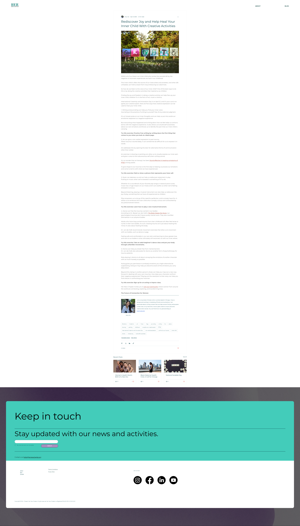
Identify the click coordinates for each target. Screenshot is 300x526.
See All (185, 357)
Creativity (131, 324)
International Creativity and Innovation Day (132, 330)
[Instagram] (138, 480)
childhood (137, 327)
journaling (153, 324)
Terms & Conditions (53, 469)
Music (142, 324)
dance (170, 324)
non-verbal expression (150, 330)
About (21, 470)
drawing (124, 327)
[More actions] (178, 17)
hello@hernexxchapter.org (32, 457)
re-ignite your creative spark (149, 327)
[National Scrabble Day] (175, 366)
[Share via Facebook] (122, 343)
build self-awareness (140, 333)
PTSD (159, 327)
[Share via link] (133, 343)
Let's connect (137, 470)
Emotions (124, 324)
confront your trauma (164, 330)
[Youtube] (173, 480)
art (137, 324)
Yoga (147, 324)
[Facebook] (149, 480)
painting (130, 327)
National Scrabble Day (174, 375)
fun (165, 324)
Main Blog (134, 337)
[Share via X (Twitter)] (125, 343)
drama (123, 333)
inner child (174, 330)
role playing (130, 333)
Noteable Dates (125, 337)
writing (160, 324)
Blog (21, 472)
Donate (22, 474)
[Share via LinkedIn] (129, 343)
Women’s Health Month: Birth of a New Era (123, 376)
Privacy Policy (51, 471)
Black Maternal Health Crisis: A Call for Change (149, 376)
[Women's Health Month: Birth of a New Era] (124, 366)
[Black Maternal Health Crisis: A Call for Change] (150, 366)
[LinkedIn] (161, 480)
